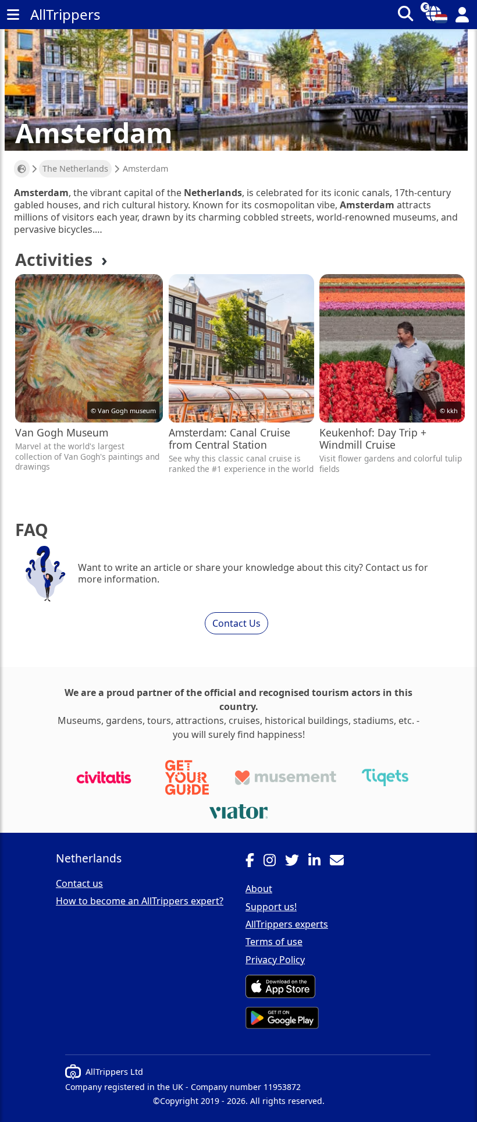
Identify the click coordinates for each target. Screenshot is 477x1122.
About (258, 888)
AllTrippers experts (286, 924)
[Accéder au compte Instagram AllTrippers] (274, 861)
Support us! (271, 906)
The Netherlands (75, 168)
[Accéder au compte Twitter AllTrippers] (296, 861)
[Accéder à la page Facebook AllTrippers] (254, 861)
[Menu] (13, 14)
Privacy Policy (275, 959)
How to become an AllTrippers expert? (139, 900)
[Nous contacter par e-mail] (341, 861)
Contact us (79, 883)
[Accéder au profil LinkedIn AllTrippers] (319, 861)
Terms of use (273, 941)
